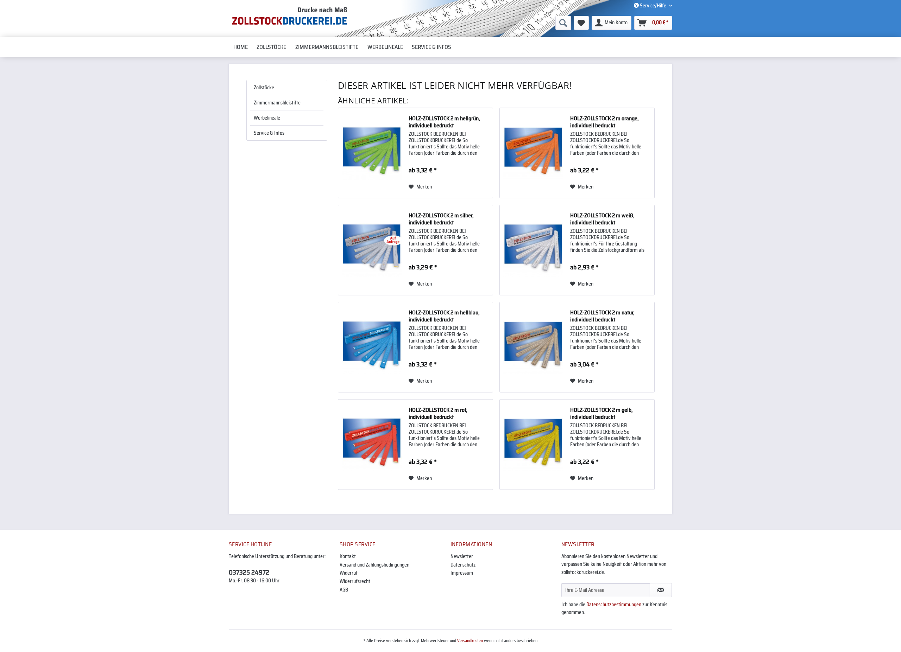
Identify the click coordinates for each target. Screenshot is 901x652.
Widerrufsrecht (355, 581)
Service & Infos (269, 133)
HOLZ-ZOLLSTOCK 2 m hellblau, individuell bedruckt (444, 316)
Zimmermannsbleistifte (277, 103)
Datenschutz (462, 565)
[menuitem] (509, 23)
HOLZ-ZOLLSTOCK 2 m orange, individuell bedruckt (604, 122)
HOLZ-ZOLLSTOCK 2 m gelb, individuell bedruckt (601, 414)
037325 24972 (249, 572)
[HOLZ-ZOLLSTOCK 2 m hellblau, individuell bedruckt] (372, 347)
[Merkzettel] (581, 23)
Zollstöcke (264, 87)
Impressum (461, 573)
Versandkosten (470, 640)
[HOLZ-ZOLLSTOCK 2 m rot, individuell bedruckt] (372, 444)
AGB (344, 590)
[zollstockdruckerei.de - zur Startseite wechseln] (289, 16)
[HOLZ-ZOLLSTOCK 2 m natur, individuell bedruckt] (533, 347)
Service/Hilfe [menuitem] (653, 5)
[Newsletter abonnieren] (661, 590)
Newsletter (461, 556)
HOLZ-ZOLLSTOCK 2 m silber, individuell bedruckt (441, 219)
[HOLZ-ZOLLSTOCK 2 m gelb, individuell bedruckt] (533, 444)
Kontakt (348, 556)
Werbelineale (267, 118)
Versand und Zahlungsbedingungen (374, 565)
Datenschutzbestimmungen (613, 604)
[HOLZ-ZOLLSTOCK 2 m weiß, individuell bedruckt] (533, 250)
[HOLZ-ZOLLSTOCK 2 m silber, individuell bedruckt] (372, 250)
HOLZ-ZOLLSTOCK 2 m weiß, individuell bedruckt (602, 219)
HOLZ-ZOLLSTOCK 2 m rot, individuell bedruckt (438, 414)
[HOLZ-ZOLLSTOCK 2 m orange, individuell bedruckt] (533, 153)
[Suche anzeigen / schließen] (563, 23)
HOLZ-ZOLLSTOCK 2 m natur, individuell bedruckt (602, 316)
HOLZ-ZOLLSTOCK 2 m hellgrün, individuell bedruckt (444, 122)
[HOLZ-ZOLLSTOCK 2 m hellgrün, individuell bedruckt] (372, 153)
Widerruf (349, 573)
